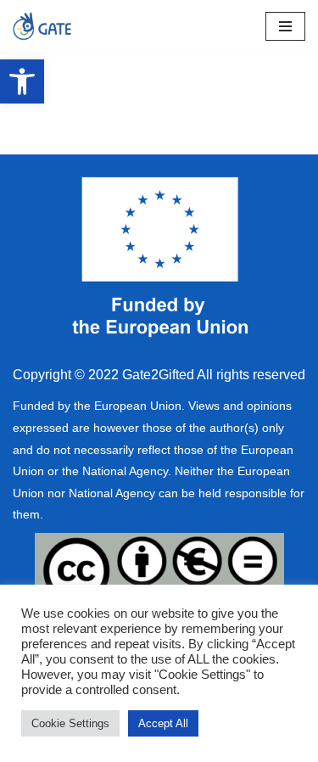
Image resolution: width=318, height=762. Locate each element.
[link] (22, 81)
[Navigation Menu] (285, 26)
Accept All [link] (163, 723)
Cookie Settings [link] (70, 723)
